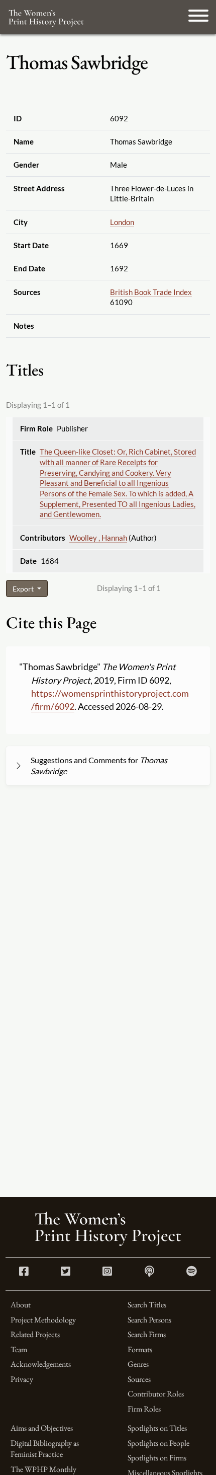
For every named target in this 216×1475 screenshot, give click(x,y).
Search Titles (147, 1304)
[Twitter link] (65, 1272)
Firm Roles (144, 1409)
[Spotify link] (191, 1272)
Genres (138, 1364)
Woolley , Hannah (98, 537)
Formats (140, 1349)
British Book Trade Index (151, 292)
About (21, 1304)
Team (19, 1349)
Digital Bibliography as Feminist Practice (45, 1448)
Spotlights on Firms (157, 1457)
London (122, 222)
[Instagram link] (107, 1272)
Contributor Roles (156, 1393)
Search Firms (147, 1334)
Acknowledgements (41, 1364)
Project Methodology (43, 1319)
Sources (139, 1379)
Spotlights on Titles (157, 1428)
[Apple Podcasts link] (149, 1272)
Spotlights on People (158, 1443)
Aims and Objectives (42, 1428)
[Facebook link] (24, 1272)
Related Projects (35, 1334)
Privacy (22, 1379)
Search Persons (149, 1319)
